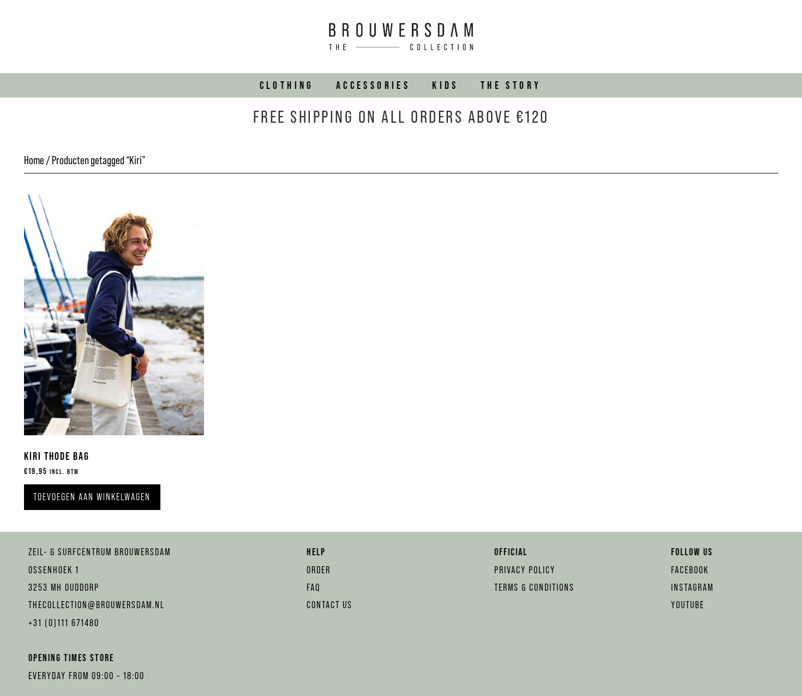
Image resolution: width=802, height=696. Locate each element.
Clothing (287, 85)
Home (34, 160)
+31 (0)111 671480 (63, 622)
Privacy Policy (524, 570)
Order (319, 570)
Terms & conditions (534, 587)
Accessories (373, 85)
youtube (687, 604)
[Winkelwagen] (778, 36)
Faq (313, 587)
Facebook (690, 570)
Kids (445, 85)
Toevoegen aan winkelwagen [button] (92, 496)
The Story (511, 85)
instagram (692, 587)
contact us (329, 604)
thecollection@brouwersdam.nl (96, 604)
